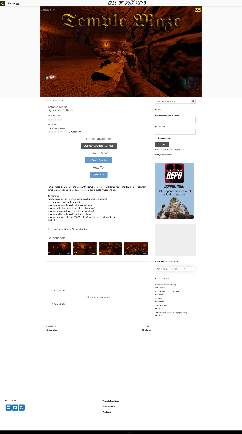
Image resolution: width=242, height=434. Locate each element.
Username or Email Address (167, 115)
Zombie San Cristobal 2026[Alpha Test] (171, 312)
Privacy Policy (108, 406)
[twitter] (15, 408)
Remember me (164, 138)
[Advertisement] (175, 240)
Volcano (158, 298)
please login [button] (180, 269)
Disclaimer (107, 412)
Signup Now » (180, 149)
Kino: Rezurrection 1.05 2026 (167, 291)
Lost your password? (163, 155)
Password (160, 127)
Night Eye (129, 432)
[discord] (9, 408)
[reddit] (22, 408)
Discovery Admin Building (165, 284)
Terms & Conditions (110, 401)
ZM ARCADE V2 (162, 305)
